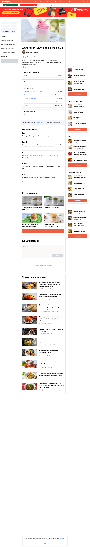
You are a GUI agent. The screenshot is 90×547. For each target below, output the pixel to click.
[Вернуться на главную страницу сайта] (7, 2)
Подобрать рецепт (9, 61)
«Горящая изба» (48, 288)
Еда (54, 288)
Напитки (24, 181)
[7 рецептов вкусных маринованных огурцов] (43, 342)
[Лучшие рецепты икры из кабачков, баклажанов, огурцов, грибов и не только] (43, 320)
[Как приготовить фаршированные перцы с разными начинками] (43, 296)
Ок (45, 543)
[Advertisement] (77, 40)
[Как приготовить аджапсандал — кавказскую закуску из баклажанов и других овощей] (43, 387)
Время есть (40, 122)
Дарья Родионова (30, 50)
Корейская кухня (31, 181)
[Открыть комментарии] (42, 344)
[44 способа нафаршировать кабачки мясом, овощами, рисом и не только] (43, 375)
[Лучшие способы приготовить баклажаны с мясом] (43, 352)
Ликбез (54, 344)
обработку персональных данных (44, 539)
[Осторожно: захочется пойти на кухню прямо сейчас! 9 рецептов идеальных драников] (43, 285)
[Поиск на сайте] (80, 1)
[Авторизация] (87, 1)
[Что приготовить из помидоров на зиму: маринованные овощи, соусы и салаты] (43, 364)
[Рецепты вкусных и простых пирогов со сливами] (43, 331)
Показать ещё (43, 231)
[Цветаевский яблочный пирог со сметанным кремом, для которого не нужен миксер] (43, 308)
